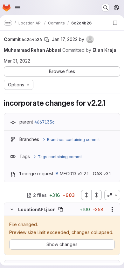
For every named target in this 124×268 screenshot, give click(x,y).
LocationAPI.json (37, 209)
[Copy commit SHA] (47, 40)
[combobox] (112, 195)
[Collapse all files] (97, 195)
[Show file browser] (115, 23)
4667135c (44, 122)
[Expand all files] (86, 195)
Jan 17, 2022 (65, 39)
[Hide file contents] (12, 209)
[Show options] (112, 209)
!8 (57, 173)
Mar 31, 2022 (17, 61)
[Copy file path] (61, 209)
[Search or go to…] (105, 7)
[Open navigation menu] (17, 8)
